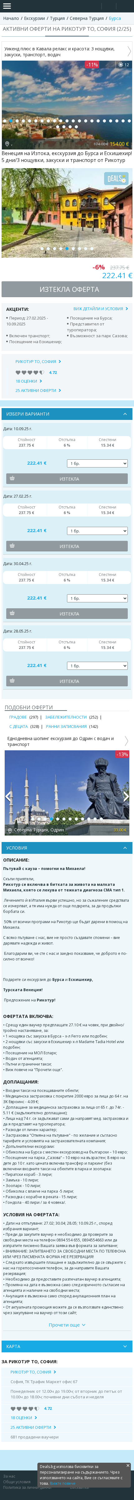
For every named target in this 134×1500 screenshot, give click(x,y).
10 (60, 120)
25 (76, 126)
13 (79, 120)
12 (73, 120)
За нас (9, 1476)
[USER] (109, 7)
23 (63, 126)
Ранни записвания (66, 726)
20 (123, 120)
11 (67, 120)
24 (70, 126)
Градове (18, 717)
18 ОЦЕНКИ (26, 381)
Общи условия (17, 1481)
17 (104, 120)
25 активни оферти (36, 390)
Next (126, 799)
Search (94, 6)
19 (116, 120)
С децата (18, 726)
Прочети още (64, 1324)
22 (57, 126)
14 (85, 120)
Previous (7, 799)
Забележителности (66, 717)
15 (91, 120)
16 (98, 120)
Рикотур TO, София (36, 361)
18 (110, 120)
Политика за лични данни (27, 1487)
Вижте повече (62, 1483)
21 (129, 120)
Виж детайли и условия (98, 308)
